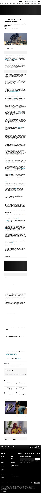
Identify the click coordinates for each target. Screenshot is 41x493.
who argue (20, 127)
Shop (12, 458)
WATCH (35, 3)
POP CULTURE (18, 3)
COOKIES (31, 482)
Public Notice (17, 482)
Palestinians (6, 59)
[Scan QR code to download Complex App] (39, 447)
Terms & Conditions (2, 482)
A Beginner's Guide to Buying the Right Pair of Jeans (21, 416)
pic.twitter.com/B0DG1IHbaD (11, 354)
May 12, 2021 (18, 358)
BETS (22, 3)
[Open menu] (1, 1)
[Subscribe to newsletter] (37, 459)
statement (7, 220)
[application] (15, 427)
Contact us (2, 477)
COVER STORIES (27, 3)
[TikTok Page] (37, 453)
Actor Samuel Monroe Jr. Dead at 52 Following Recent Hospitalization (10, 385)
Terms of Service (28, 462)
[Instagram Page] (31, 453)
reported (17, 218)
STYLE (3, 3)
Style (1, 458)
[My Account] (38, 1)
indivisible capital (10, 107)
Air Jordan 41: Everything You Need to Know (10, 394)
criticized (19, 112)
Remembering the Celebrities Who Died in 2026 (22, 389)
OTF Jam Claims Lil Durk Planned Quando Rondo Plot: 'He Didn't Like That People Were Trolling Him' (23, 385)
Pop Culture (8, 382)
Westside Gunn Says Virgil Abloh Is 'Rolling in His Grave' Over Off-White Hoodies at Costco (23, 394)
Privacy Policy (22, 462)
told (15, 188)
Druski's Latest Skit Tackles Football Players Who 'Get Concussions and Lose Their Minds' (11, 389)
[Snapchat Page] (35, 453)
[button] (37, 483)
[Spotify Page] (39, 453)
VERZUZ (32, 3)
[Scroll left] (4, 407)
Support (12, 461)
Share (16, 28)
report (15, 98)
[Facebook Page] (25, 453)
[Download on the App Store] (33, 447)
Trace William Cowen (9, 370)
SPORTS (14, 3)
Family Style (2, 470)
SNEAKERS (6, 3)
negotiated (23, 214)
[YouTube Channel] (33, 453)
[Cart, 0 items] (39, 1)
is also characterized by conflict (14, 91)
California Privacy (12, 482)
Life (1, 465)
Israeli (15, 56)
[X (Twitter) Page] (27, 453)
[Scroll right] (26, 407)
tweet (9, 293)
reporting (7, 161)
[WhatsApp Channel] (29, 453)
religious (14, 59)
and (5, 228)
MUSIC (10, 3)
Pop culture (2, 462)
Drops (12, 459)
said (10, 174)
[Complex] (20, 1)
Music (19, 382)
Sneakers (2, 461)
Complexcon (3, 469)
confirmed (13, 154)
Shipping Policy (13, 462)
